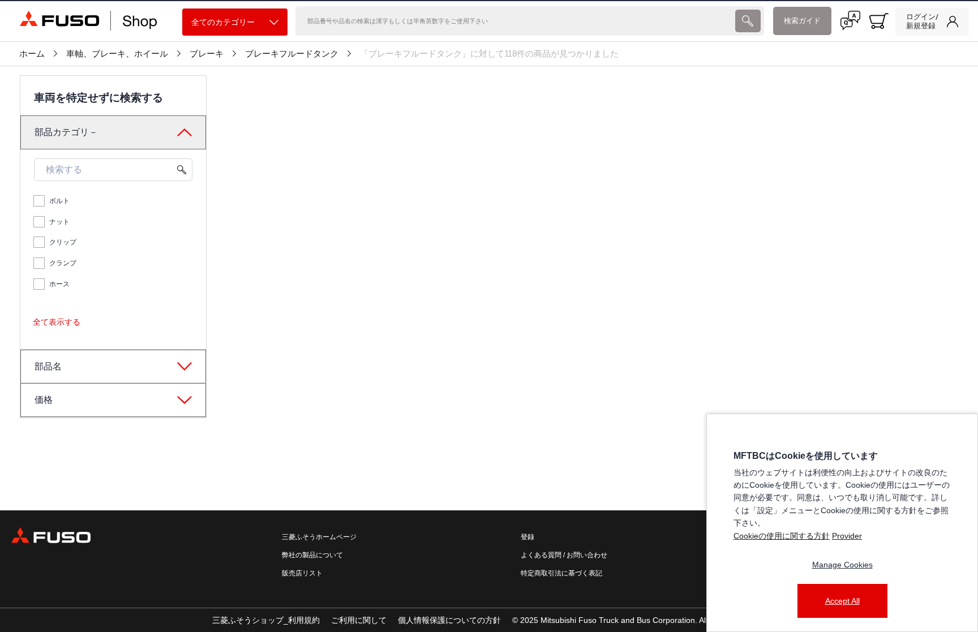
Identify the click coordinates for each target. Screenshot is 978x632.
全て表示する (56, 321)
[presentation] (748, 21)
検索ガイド (802, 20)
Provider (847, 535)
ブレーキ (207, 54)
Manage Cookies (842, 564)
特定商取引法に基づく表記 (561, 573)
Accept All (842, 600)
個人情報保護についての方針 (449, 620)
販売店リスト (302, 573)
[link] (932, 21)
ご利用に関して (359, 620)
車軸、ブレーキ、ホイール (117, 54)
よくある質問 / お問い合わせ (564, 555)
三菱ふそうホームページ (319, 537)
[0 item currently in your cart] (879, 21)
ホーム (32, 54)
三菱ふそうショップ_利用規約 (266, 620)
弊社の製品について (312, 555)
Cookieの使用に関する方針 (782, 535)
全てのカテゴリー (223, 22)
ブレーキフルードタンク (291, 54)
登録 (527, 537)
